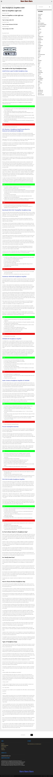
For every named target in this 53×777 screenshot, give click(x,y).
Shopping (39, 76)
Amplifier (39, 15)
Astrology (39, 18)
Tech (39, 84)
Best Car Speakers (41, 23)
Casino (39, 33)
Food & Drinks (40, 45)
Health (39, 51)
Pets (38, 69)
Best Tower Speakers (41, 26)
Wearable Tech (40, 90)
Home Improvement (41, 54)
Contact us (3, 749)
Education (39, 38)
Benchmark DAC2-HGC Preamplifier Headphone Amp (16, 210)
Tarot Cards (40, 82)
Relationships (40, 72)
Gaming (39, 48)
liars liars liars (26, 1)
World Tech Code (41, 94)
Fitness (39, 44)
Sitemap (2, 748)
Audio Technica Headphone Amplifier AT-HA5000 (15, 381)
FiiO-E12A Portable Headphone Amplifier (13, 479)
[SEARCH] (49, 7)
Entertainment (40, 39)
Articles (39, 17)
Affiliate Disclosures (4, 745)
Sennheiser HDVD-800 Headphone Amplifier (14, 277)
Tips (38, 85)
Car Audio (39, 32)
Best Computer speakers (42, 24)
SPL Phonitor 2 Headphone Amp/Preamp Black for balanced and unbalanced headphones (16, 130)
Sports (39, 81)
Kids (39, 57)
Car (38, 30)
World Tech (40, 93)
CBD (38, 35)
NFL (38, 66)
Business (39, 29)
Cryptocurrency (40, 36)
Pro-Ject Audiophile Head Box (10, 427)
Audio (39, 20)
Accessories (40, 14)
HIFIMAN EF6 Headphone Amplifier (11, 339)
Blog (39, 27)
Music (39, 63)
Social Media (40, 79)
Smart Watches (40, 78)
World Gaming (40, 91)
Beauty (39, 21)
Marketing (39, 60)
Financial (39, 42)
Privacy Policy (3, 746)
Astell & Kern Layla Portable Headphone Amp (15, 71)
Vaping (39, 88)
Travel (39, 87)
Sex (38, 75)
